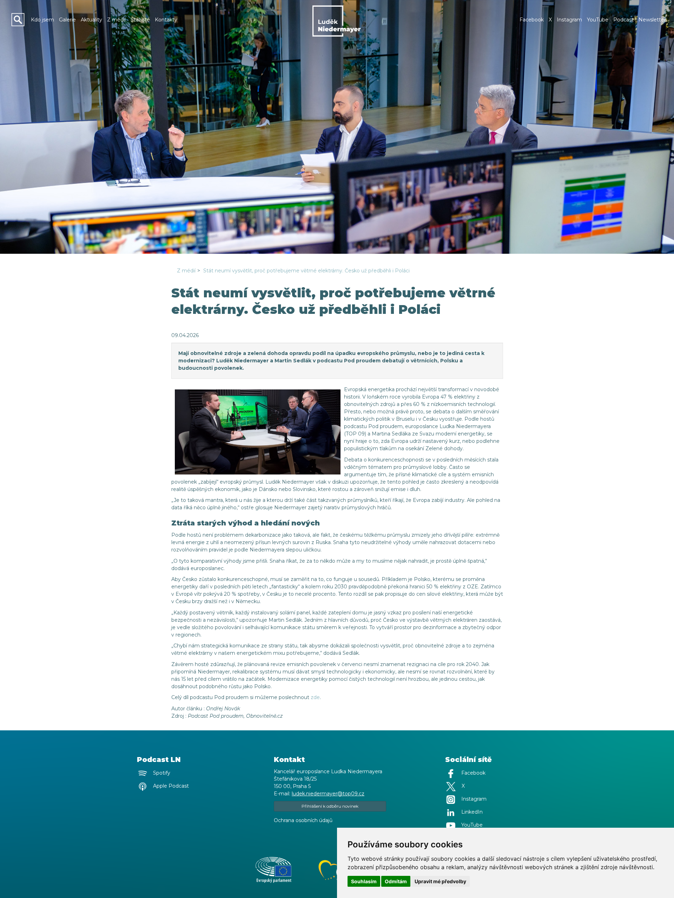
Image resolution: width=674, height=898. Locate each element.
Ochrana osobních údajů (303, 820)
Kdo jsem (42, 20)
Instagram (569, 20)
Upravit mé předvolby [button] (440, 881)
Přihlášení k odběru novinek (330, 806)
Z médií (116, 20)
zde (315, 697)
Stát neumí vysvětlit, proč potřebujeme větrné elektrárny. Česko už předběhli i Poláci (306, 270)
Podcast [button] (623, 20)
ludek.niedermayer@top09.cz (328, 793)
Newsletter (652, 20)
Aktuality (91, 20)
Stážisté (140, 20)
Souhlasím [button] (364, 881)
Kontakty (166, 20)
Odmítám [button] (396, 881)
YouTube (597, 20)
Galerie (67, 20)
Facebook (532, 20)
